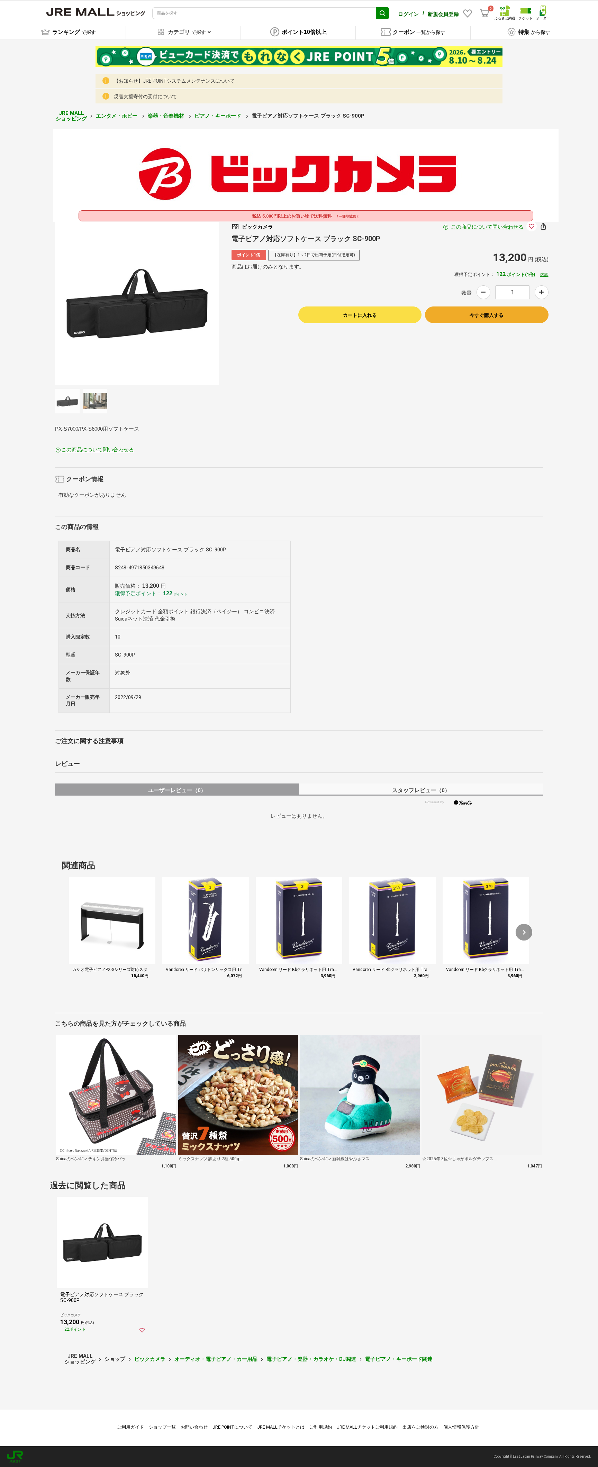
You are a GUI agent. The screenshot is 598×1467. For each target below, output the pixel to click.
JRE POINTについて (232, 1427)
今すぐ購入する (487, 315)
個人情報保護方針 (461, 1427)
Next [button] (180, 303)
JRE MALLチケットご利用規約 (367, 1427)
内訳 (544, 274)
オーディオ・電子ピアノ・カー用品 (215, 1359)
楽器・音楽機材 (166, 116)
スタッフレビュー (421, 790)
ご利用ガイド (130, 1427)
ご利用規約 (320, 1427)
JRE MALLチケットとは (281, 1427)
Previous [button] (93, 303)
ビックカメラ (149, 1359)
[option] (137, 303)
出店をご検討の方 (420, 1427)
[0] (484, 13)
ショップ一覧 (162, 1427)
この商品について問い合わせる (487, 227)
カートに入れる (360, 315)
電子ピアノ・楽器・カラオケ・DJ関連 (311, 1359)
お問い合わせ (194, 1427)
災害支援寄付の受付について (145, 96)
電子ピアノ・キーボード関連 (399, 1359)
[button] (524, 932)
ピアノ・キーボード (218, 116)
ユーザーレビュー (177, 790)
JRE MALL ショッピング (71, 116)
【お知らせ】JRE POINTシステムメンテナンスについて (174, 81)
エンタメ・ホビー (117, 116)
